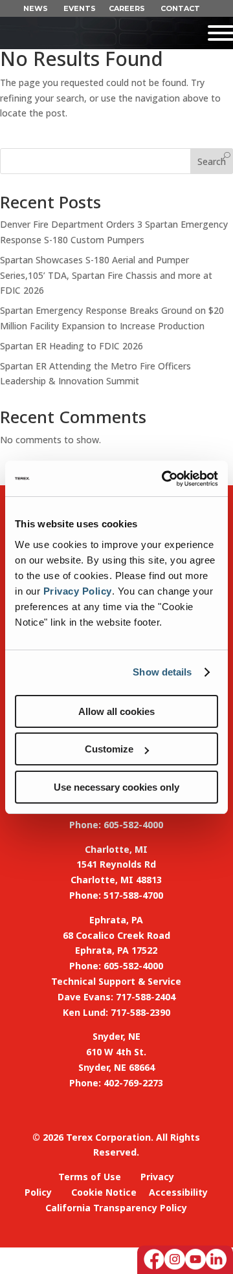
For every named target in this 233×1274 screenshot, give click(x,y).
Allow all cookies (116, 711)
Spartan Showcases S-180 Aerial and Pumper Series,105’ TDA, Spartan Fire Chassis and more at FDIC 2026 (106, 275)
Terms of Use (89, 1176)
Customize (109, 748)
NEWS (35, 8)
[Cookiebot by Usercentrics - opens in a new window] (164, 478)
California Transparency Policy (116, 1208)
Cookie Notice (104, 1192)
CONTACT (180, 8)
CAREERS (127, 8)
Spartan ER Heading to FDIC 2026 (71, 346)
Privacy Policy (77, 591)
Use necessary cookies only (116, 787)
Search (211, 161)
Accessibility (178, 1192)
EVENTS (79, 8)
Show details (162, 671)
